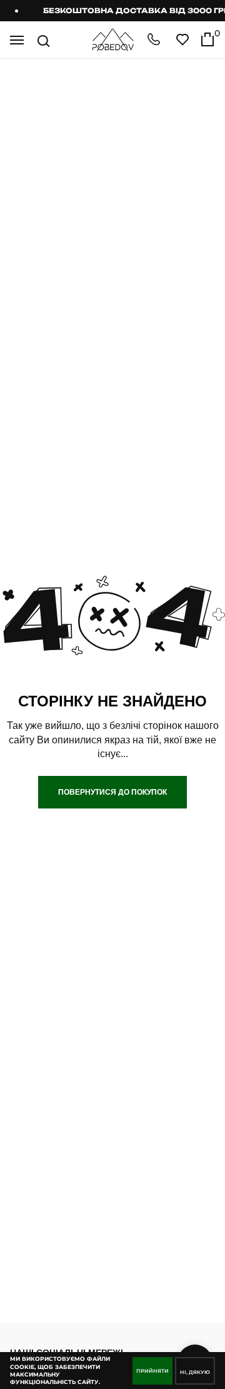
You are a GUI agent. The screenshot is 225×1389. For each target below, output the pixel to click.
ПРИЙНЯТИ (152, 1371)
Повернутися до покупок (112, 792)
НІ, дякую (195, 1372)
